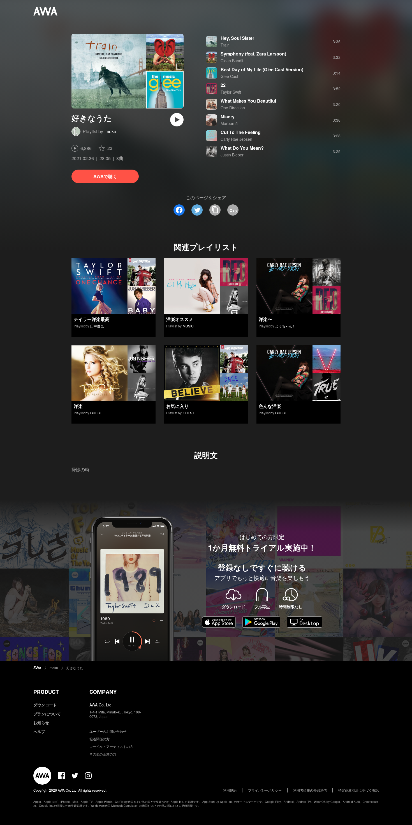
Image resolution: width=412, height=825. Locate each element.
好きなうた (74, 667)
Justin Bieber (232, 155)
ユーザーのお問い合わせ (107, 731)
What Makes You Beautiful (248, 101)
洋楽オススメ (179, 319)
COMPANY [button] (103, 691)
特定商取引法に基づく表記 (358, 790)
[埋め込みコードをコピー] (233, 210)
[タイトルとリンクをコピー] (215, 210)
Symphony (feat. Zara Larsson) (253, 53)
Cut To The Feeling (241, 132)
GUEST (96, 412)
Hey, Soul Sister (237, 38)
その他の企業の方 (102, 754)
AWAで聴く (105, 176)
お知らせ (41, 722)
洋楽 (78, 406)
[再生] (177, 119)
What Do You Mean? (242, 148)
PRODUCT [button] (46, 691)
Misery (228, 116)
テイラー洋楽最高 (92, 319)
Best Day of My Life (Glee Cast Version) (262, 69)
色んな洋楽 (270, 406)
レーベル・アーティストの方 (111, 746)
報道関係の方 (99, 738)
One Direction (233, 107)
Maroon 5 (229, 123)
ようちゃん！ (285, 325)
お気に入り (177, 406)
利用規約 (230, 790)
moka (110, 131)
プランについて (47, 714)
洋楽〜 (265, 319)
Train (225, 45)
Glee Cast (229, 76)
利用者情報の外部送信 (310, 790)
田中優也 (97, 325)
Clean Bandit (232, 60)
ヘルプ (39, 731)
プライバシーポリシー (265, 790)
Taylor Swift (231, 92)
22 (223, 85)
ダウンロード (45, 705)
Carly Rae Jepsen (236, 139)
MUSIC (188, 325)
